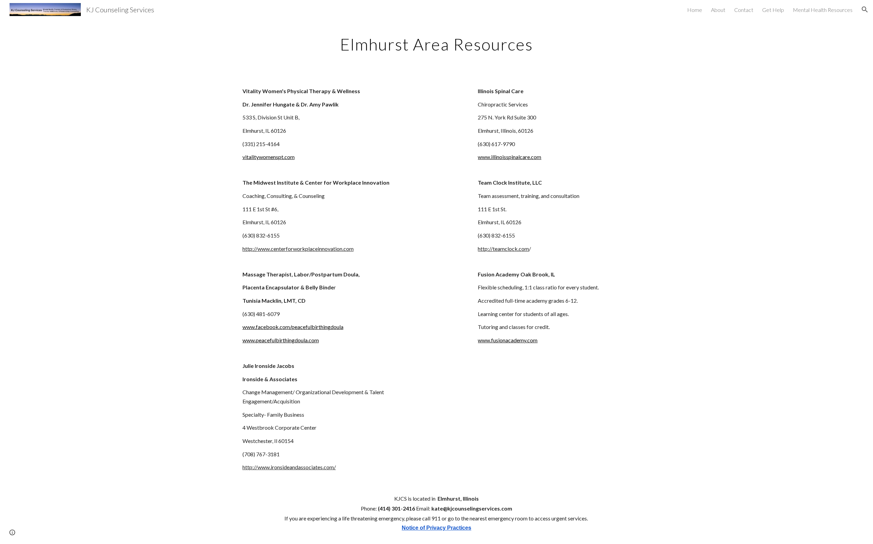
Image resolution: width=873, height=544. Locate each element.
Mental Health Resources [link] (823, 9)
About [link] (718, 9)
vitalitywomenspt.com (268, 157)
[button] (865, 9)
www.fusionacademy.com (507, 340)
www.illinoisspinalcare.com (509, 157)
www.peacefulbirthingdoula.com (280, 340)
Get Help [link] (773, 9)
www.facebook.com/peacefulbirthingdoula (292, 327)
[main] (436, 43)
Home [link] (694, 9)
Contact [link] (743, 9)
